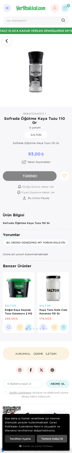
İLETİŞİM (51, 353)
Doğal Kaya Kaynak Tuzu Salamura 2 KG (18, 311)
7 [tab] (46, 329)
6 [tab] (43, 329)
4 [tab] (37, 329)
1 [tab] (26, 329)
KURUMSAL (23, 353)
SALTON (10, 305)
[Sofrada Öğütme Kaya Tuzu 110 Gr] (36, 70)
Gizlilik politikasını (20, 392)
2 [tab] (30, 329)
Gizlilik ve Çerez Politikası (37, 446)
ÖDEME (38, 353)
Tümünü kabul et (52, 438)
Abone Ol (57, 384)
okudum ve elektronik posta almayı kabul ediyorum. (38, 394)
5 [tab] (40, 329)
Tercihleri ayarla (20, 438)
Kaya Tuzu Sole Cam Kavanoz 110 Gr (53, 311)
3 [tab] (33, 329)
